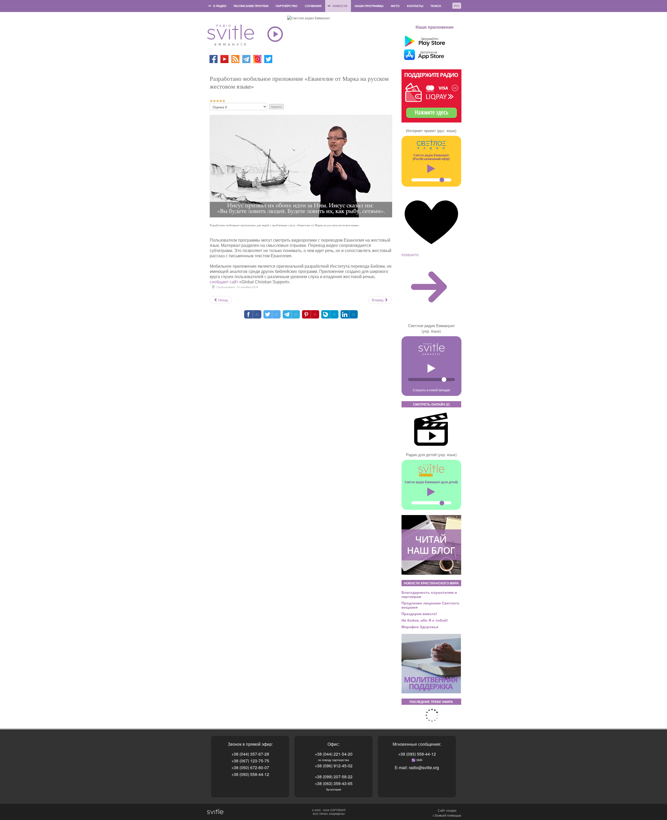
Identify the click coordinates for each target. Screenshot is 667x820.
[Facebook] (213, 58)
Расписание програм (251, 6)
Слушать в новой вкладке (431, 390)
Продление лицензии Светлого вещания (430, 605)
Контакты (415, 6)
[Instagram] (257, 58)
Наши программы (369, 6)
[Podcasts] (235, 58)
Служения (313, 6)
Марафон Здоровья (420, 626)
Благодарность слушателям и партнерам (429, 594)
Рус (457, 6)
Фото (395, 6)
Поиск (436, 6)
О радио (219, 6)
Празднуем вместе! (419, 613)
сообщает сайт (224, 282)
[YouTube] (224, 58)
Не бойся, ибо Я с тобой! (425, 620)
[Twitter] (268, 58)
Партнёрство (287, 6)
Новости (339, 6)
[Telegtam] (246, 58)
